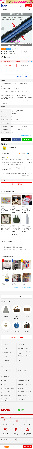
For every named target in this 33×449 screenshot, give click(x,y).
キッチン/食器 (15, 112)
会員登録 (28, 6)
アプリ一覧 (20, 439)
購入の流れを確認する (26, 135)
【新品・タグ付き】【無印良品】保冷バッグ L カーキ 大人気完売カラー (16, 228)
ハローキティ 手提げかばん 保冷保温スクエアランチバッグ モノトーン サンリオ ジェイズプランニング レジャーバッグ (6, 230)
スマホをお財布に (16, 434)
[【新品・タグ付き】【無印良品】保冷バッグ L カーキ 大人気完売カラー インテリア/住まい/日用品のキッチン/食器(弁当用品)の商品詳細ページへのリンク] (16, 219)
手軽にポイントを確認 (27, 434)
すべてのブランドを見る (16, 337)
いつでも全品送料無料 (16, 425)
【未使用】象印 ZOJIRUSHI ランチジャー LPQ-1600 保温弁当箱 (16, 209)
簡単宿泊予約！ (27, 425)
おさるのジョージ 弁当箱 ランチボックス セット (6, 209)
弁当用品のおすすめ (16, 234)
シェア (17, 139)
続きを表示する (26, 101)
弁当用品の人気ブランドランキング (22, 287)
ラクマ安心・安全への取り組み (20, 76)
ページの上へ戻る (16, 297)
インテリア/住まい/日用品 (17, 110)
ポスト (6, 139)
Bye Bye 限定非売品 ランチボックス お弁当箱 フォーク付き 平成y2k (26, 209)
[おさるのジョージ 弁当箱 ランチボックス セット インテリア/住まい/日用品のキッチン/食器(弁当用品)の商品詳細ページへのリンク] (6, 200)
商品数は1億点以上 (5, 425)
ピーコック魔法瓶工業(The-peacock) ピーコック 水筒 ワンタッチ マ (26, 228)
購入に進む (27, 447)
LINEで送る (27, 139)
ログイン (21, 6)
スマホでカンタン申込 (5, 434)
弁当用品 (14, 113)
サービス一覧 (4, 439)
